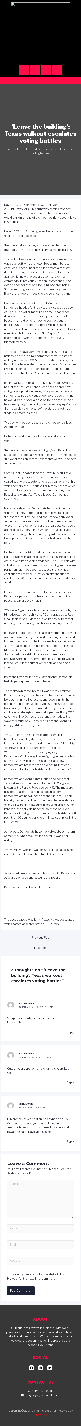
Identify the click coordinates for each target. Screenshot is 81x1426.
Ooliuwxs (26, 1104)
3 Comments (30, 204)
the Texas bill (48, 473)
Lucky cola (27, 1003)
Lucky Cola (14, 1022)
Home (10, 149)
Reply (70, 1032)
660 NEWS (52, 924)
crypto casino (42, 1131)
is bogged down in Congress (22, 725)
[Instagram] (24, 70)
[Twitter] (57, 70)
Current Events (50, 204)
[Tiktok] (46, 70)
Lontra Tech (40, 1415)
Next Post (41, 947)
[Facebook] (35, 70)
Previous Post (41, 937)
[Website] (40, 1261)
